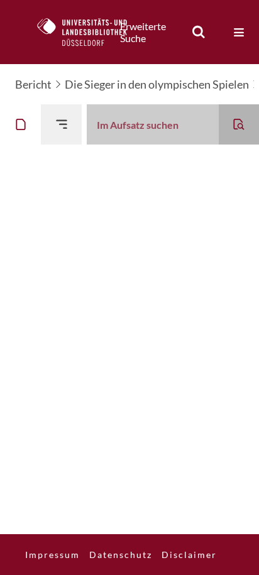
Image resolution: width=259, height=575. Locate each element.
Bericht (33, 84)
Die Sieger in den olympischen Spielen (157, 84)
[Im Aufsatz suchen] (239, 124)
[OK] (199, 32)
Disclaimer (189, 554)
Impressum (52, 554)
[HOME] (89, 32)
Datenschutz (120, 554)
